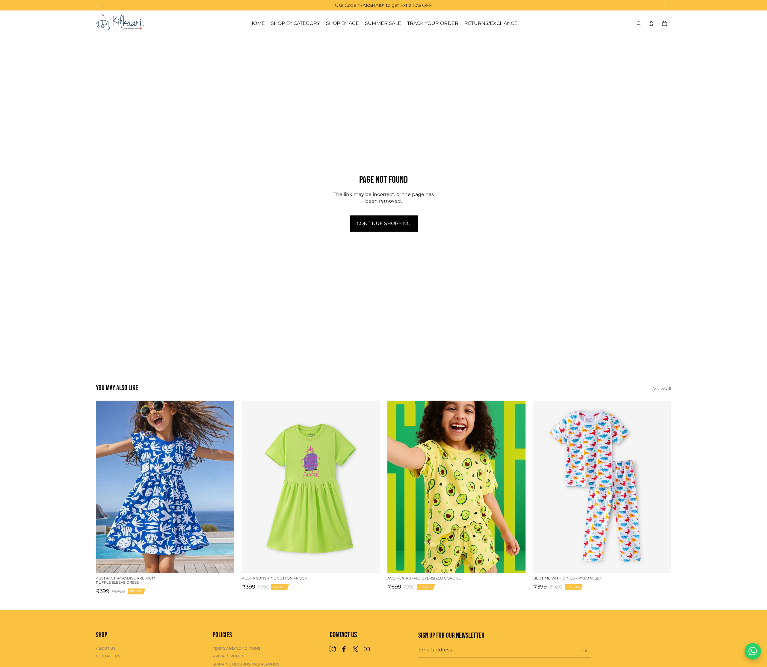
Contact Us (108, 656)
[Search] (638, 23)
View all (662, 388)
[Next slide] (225, 487)
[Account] (651, 23)
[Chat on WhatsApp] (753, 651)
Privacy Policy (228, 656)
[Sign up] (584, 650)
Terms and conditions (236, 648)
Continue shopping (383, 223)
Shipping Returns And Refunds (246, 664)
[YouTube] (367, 649)
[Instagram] (333, 649)
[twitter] (355, 649)
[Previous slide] (105, 487)
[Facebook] (344, 649)
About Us (105, 648)
